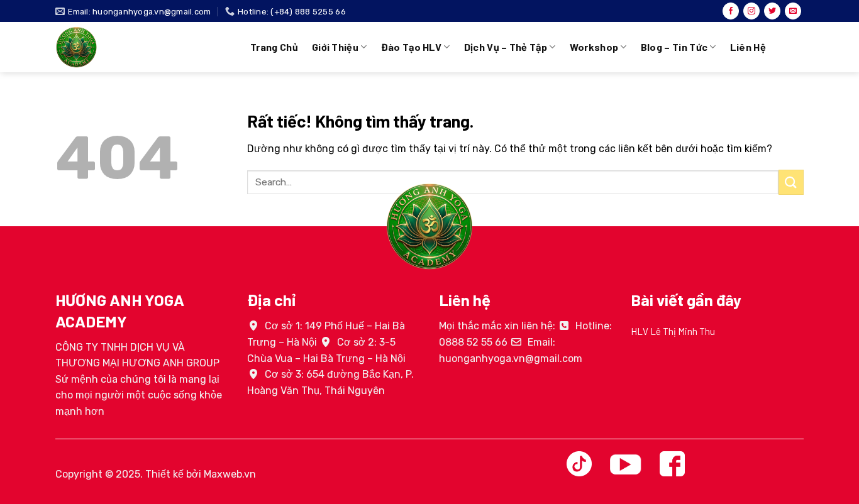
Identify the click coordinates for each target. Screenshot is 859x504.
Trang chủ (274, 47)
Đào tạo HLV (411, 47)
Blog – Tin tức (674, 47)
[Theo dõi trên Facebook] (731, 11)
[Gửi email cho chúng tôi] (793, 11)
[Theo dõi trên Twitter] (772, 11)
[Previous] (628, 349)
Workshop (594, 47)
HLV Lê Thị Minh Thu (673, 331)
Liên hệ (748, 47)
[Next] (806, 349)
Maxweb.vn (230, 474)
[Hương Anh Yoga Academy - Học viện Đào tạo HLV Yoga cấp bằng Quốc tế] (143, 47)
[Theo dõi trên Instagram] (751, 11)
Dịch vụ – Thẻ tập (505, 47)
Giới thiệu (335, 47)
